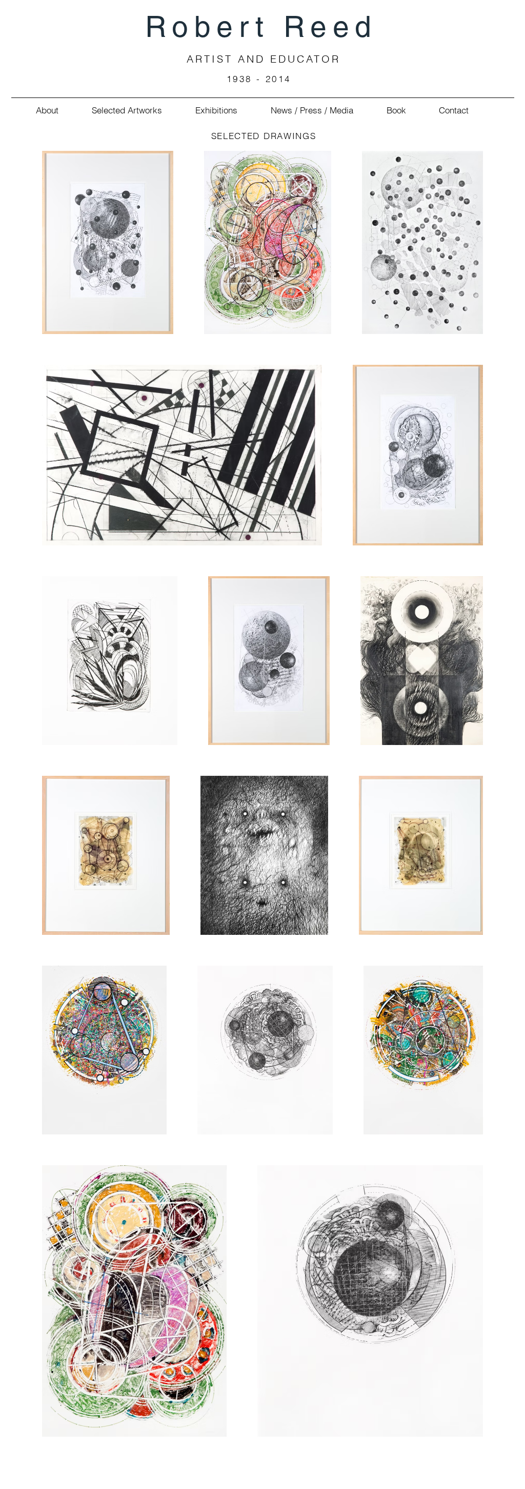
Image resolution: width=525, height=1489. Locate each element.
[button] (39, 110)
